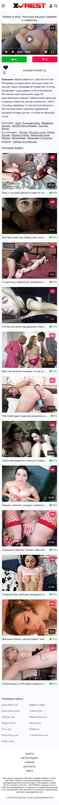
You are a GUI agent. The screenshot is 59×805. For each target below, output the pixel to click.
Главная (29, 762)
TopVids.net (8, 717)
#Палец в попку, (20, 135)
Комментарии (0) (34, 70)
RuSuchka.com (10, 735)
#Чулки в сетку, (37, 132)
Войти (30, 753)
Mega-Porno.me (38, 717)
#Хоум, (51, 132)
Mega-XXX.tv (9, 723)
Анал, (18, 123)
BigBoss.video (37, 704)
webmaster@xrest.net (43, 797)
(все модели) (29, 141)
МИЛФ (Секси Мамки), (24, 125)
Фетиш (5, 128)
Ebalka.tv (34, 729)
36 (15, 59)
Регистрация (29, 758)
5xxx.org (6, 729)
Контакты (29, 766)
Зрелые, (6, 125)
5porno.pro (35, 723)
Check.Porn (36, 711)
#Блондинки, (19, 138)
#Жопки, (6, 138)
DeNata (17, 141)
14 (46, 59)
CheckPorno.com (39, 735)
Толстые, (43, 125)
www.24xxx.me (10, 704)
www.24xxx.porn (11, 711)
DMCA (29, 771)
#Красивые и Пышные (39, 138)
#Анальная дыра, (40, 135)
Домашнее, (47, 123)
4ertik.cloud (8, 741)
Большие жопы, (31, 123)
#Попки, (6, 135)
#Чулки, (23, 132)
